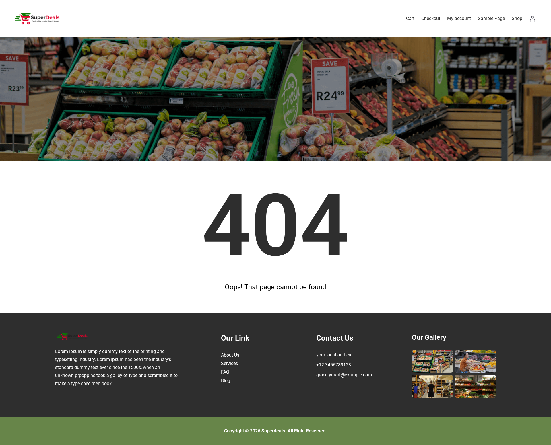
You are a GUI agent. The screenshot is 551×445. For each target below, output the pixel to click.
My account (459, 18)
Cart (410, 18)
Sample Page (491, 18)
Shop (517, 18)
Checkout (430, 18)
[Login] (532, 18)
